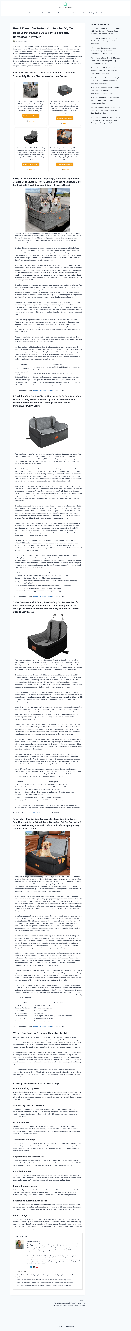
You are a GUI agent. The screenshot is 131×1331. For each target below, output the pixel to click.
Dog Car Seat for (23, 178)
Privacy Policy (88, 13)
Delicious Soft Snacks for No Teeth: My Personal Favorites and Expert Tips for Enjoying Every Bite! (105, 110)
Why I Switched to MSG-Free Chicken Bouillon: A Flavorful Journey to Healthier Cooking (105, 100)
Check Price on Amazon (30, 116)
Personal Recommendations (53, 13)
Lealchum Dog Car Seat (27, 396)
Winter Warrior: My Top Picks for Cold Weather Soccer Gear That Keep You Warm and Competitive (105, 70)
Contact (99, 13)
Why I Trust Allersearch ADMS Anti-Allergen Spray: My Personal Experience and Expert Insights (104, 51)
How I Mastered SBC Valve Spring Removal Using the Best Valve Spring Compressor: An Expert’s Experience (46, 1276)
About (37, 13)
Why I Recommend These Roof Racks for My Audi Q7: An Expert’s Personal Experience (44, 1280)
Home (31, 13)
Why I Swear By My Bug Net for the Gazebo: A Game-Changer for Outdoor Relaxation (104, 41)
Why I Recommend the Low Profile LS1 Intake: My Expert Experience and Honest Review (45, 1282)
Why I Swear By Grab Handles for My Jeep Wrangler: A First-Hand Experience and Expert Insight (105, 90)
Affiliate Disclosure (73, 13)
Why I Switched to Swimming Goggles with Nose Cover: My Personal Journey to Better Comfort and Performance (105, 31)
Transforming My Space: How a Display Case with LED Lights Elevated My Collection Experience (106, 80)
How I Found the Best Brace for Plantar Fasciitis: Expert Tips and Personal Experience (44, 1285)
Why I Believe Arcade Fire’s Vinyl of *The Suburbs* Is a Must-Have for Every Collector (69, 1303)
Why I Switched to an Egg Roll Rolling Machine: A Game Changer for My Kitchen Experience (105, 60)
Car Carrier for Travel (24, 828)
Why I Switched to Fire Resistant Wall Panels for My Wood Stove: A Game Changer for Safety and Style (105, 120)
